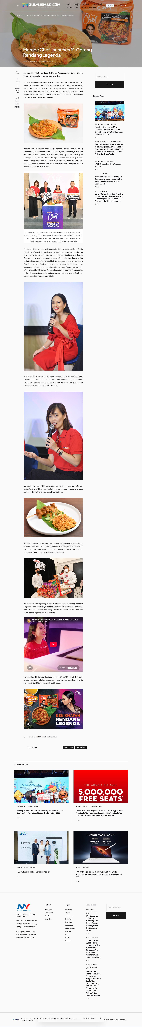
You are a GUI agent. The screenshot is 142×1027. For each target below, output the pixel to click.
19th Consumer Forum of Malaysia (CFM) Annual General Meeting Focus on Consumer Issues (92, 923)
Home (68, 5)
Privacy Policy (72, 7)
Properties (69, 941)
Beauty (68, 919)
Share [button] (25, 61)
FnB (28, 15)
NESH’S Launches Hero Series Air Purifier (33, 872)
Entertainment (70, 928)
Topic (76, 5)
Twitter (47, 916)
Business (68, 922)
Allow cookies (89, 1018)
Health (67, 938)
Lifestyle (68, 909)
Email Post (32, 737)
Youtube (48, 919)
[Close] (100, 1018)
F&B (22, 15)
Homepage (24, 1019)
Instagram (48, 909)
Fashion (68, 931)
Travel (67, 913)
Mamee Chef (36, 15)
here (53, 613)
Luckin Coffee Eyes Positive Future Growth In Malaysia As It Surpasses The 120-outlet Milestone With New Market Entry (93, 948)
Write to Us (97, 5)
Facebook (49, 913)
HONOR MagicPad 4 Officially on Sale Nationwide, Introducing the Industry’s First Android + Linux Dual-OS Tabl (108, 180)
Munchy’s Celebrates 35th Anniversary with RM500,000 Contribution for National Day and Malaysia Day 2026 (109, 130)
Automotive (69, 916)
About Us (85, 5)
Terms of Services (88, 7)
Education (69, 925)
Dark (109, 5)
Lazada (48, 683)
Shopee (57, 683)
